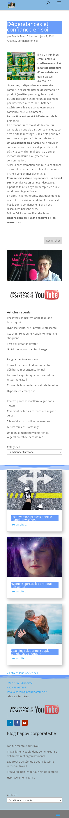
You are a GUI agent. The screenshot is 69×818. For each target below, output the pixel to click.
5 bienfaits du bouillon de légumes (28, 421)
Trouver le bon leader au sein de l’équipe (32, 385)
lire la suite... (19, 524)
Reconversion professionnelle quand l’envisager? (31, 518)
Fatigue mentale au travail (23, 359)
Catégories (13, 447)
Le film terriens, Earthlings (23, 427)
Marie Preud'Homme (24, 36)
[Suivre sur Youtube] (25, 723)
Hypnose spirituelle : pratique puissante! (32, 328)
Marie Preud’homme (20, 683)
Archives (12, 795)
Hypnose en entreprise (21, 391)
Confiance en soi (27, 40)
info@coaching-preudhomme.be (27, 692)
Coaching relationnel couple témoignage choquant (30, 652)
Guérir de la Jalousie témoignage (27, 349)
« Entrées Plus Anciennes (22, 673)
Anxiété (11, 40)
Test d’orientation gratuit (22, 344)
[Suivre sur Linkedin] (10, 723)
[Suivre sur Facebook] (17, 723)
